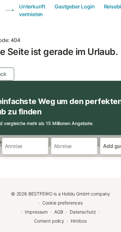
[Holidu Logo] (10, 10)
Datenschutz (83, 212)
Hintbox (79, 221)
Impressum (36, 212)
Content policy (49, 221)
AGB (58, 212)
